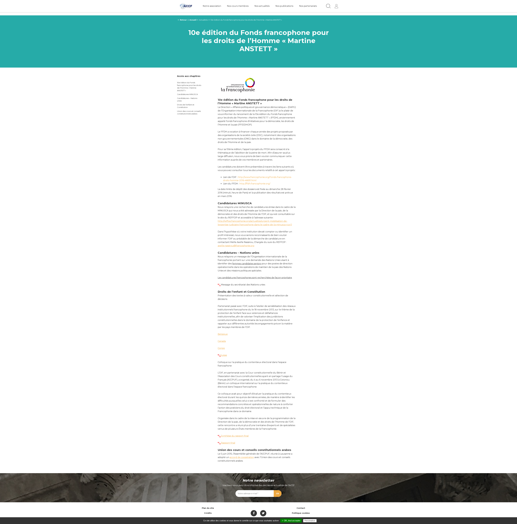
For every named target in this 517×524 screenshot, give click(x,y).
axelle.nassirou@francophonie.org (236, 245)
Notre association (212, 6)
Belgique (223, 334)
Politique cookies (301, 513)
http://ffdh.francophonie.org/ (254, 183)
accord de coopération (242, 457)
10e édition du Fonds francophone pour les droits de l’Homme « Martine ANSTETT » (189, 86)
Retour (183, 20)
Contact (301, 508)
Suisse (223, 355)
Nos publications (284, 6)
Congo (221, 348)
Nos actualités (262, 6)
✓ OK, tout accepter (291, 520)
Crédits (208, 513)
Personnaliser (310, 521)
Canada (222, 341)
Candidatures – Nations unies (187, 99)
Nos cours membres (238, 6)
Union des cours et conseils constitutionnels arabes (189, 112)
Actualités (203, 20)
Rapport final (227, 443)
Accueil (192, 20)
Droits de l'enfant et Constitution (185, 106)
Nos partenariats (308, 6)
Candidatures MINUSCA (187, 94)
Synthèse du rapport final (234, 436)
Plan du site (208, 508)
